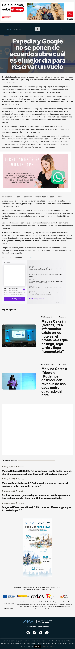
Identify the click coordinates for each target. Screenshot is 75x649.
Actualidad (21, 491)
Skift (31, 257)
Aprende (63, 317)
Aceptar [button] (37, 646)
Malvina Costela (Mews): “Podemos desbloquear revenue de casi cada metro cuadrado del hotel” (54, 382)
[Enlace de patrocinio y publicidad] (37, 11)
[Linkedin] (40, 632)
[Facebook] (28, 632)
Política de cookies (47, 646)
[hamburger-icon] (37, 29)
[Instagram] (47, 632)
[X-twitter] (34, 632)
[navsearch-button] (61, 29)
